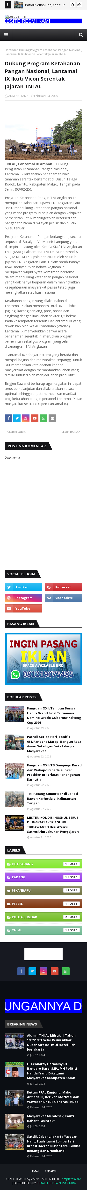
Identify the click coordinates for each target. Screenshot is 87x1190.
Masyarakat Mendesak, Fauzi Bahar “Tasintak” (50, 1118)
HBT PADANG (39, 864)
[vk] (63, 598)
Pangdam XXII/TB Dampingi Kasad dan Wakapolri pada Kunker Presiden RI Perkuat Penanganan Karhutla (54, 772)
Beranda (11, 50)
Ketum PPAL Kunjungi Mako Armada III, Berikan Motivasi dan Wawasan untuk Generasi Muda (53, 1097)
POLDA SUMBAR (39, 917)
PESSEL (39, 903)
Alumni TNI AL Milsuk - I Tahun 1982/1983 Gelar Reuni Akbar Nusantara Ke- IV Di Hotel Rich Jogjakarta (51, 1042)
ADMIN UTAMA (18, 96)
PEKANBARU (39, 890)
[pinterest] (63, 587)
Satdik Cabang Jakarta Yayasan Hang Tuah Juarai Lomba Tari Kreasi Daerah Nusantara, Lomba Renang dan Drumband (53, 1143)
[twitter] (23, 587)
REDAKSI (50, 1171)
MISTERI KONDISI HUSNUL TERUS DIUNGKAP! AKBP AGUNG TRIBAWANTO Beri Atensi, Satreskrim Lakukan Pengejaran (53, 824)
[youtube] (23, 608)
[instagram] (23, 598)
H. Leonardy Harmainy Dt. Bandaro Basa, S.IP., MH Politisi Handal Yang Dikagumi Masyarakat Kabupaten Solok (52, 1071)
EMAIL (36, 1171)
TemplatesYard (70, 1179)
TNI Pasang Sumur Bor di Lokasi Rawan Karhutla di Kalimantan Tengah (52, 798)
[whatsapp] (66, 971)
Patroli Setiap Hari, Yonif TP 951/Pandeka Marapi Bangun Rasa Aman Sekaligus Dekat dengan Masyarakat (54, 744)
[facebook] (21, 971)
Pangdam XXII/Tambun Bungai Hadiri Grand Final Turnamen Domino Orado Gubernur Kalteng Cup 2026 (54, 715)
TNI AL (39, 930)
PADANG (39, 877)
